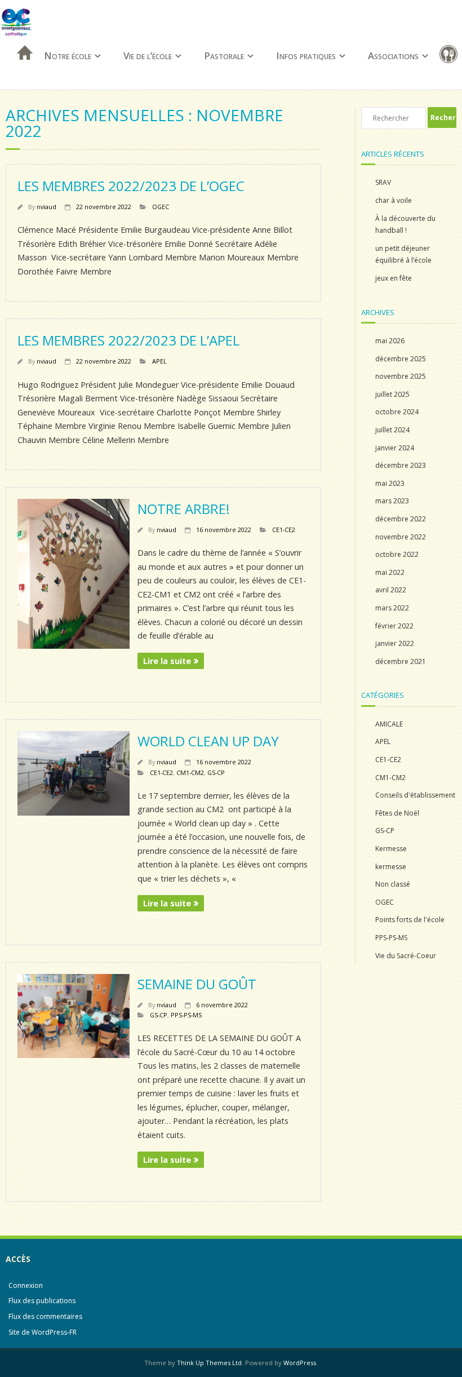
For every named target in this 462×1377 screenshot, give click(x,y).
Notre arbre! (183, 508)
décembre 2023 (400, 465)
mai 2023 (390, 483)
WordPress (299, 1362)
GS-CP (216, 772)
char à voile (393, 200)
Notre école (67, 55)
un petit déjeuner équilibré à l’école (403, 254)
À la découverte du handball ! (405, 225)
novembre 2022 (400, 537)
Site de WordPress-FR (42, 1332)
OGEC (160, 206)
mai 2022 (390, 572)
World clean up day (208, 741)
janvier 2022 (394, 643)
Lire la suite (167, 661)
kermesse (390, 866)
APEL (159, 361)
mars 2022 (392, 608)
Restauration (450, 56)
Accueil (21, 67)
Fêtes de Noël (397, 813)
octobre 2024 (397, 412)
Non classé (392, 884)
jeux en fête (393, 278)
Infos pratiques (306, 55)
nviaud (46, 206)
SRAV (383, 182)
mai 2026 (390, 341)
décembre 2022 (400, 519)
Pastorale (224, 55)
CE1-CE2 (283, 529)
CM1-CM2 (190, 772)
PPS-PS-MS (186, 1015)
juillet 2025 (392, 394)
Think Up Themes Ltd (209, 1362)
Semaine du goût (196, 984)
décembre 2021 (400, 661)
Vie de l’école (147, 55)
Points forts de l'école (410, 919)
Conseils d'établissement (415, 795)
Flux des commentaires (45, 1316)
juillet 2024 (392, 430)
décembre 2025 (400, 359)
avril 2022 (390, 590)
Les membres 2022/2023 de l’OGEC (131, 185)
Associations (393, 55)
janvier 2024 (394, 448)
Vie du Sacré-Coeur (405, 955)
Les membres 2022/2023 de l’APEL (128, 340)
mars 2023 (392, 501)
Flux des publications (41, 1300)
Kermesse (391, 848)
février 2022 (394, 626)
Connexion (25, 1285)
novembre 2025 (400, 376)
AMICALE (389, 724)
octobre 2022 (397, 554)
